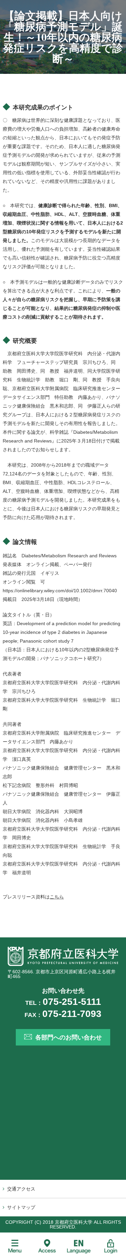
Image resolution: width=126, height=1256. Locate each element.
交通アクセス (21, 1189)
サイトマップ (21, 1207)
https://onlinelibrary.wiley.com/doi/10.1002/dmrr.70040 (60, 590)
